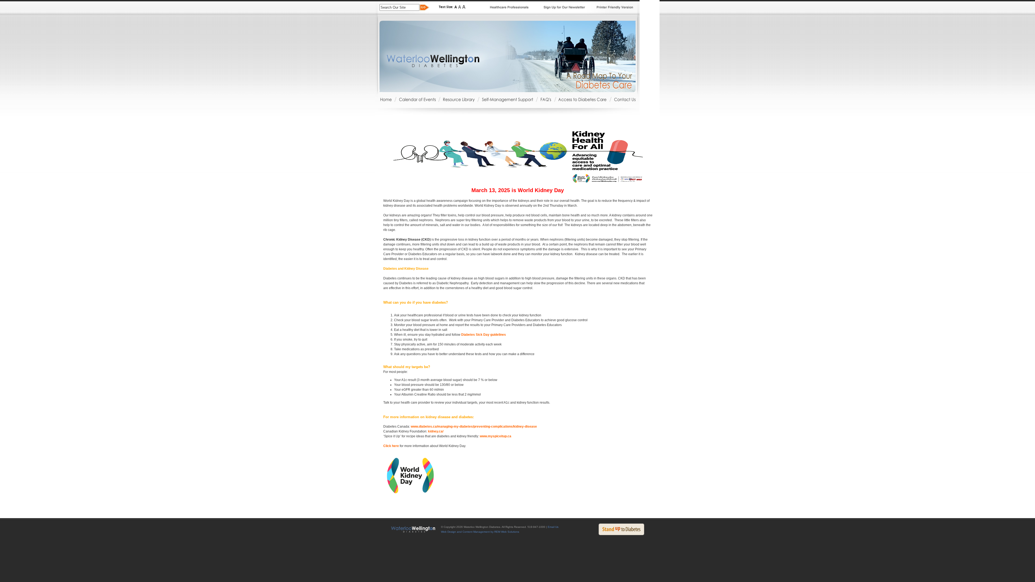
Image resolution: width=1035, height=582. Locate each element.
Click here (391, 446)
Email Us (553, 526)
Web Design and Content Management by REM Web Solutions (480, 531)
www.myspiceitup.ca (495, 436)
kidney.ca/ (435, 431)
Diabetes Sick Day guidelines (483, 335)
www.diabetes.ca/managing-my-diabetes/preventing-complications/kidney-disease (474, 426)
